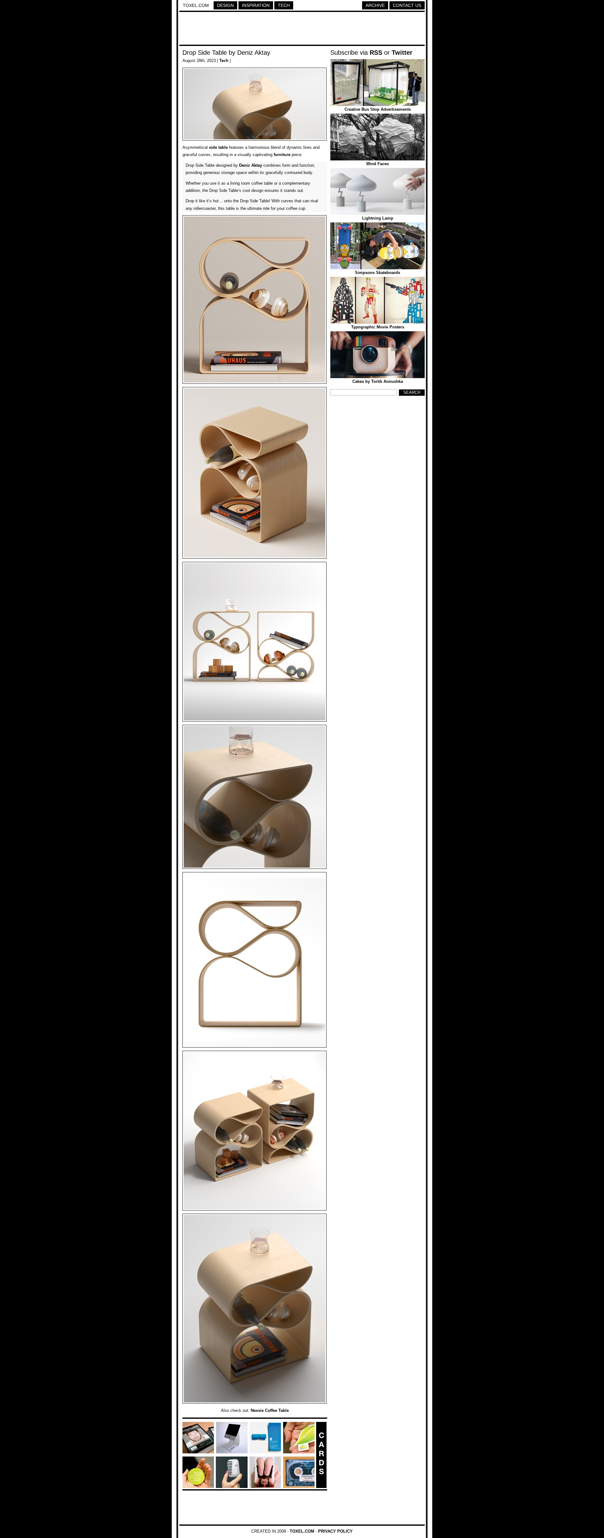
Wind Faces (377, 163)
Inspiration (256, 5)
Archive (375, 5)
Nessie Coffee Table (270, 1410)
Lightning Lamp (377, 218)
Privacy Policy (335, 1531)
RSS (376, 52)
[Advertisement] (302, 29)
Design (225, 5)
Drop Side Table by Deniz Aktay (226, 52)
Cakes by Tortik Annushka (377, 381)
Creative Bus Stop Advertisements (377, 109)
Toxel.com (196, 5)
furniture (282, 154)
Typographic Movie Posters (377, 327)
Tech (284, 5)
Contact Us (407, 5)
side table (218, 147)
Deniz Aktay (250, 165)
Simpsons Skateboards (377, 272)
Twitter (402, 52)
